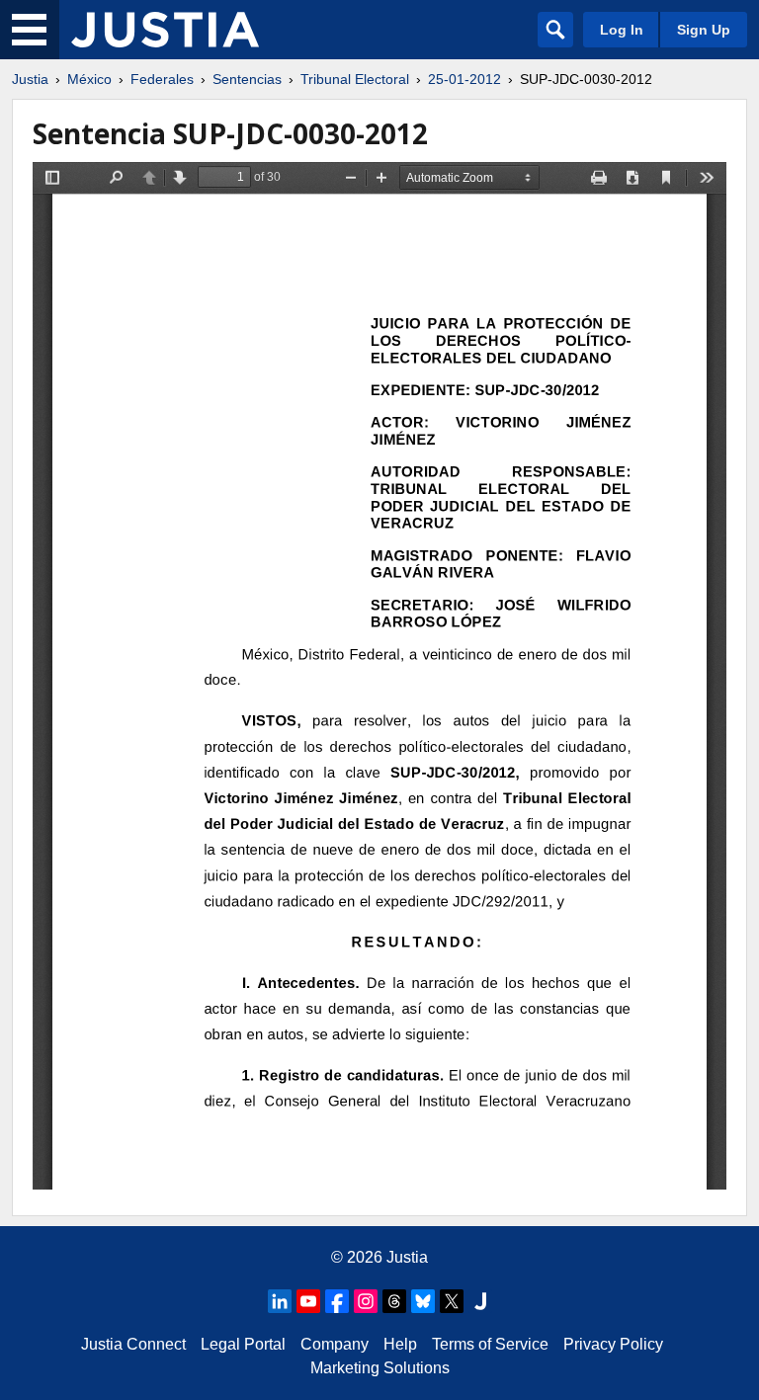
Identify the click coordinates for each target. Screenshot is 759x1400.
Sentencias (247, 79)
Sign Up (703, 30)
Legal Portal (243, 1344)
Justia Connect (133, 1344)
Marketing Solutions (380, 1367)
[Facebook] (337, 1301)
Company (334, 1344)
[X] (452, 1301)
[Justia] (165, 29)
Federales (162, 79)
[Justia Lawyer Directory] (480, 1301)
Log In (621, 30)
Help (400, 1344)
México (89, 79)
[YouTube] (308, 1301)
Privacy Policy (613, 1344)
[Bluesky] (423, 1301)
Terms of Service (490, 1344)
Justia (30, 79)
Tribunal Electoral (354, 79)
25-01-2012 (464, 79)
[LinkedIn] (280, 1301)
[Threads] (394, 1301)
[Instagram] (366, 1301)
